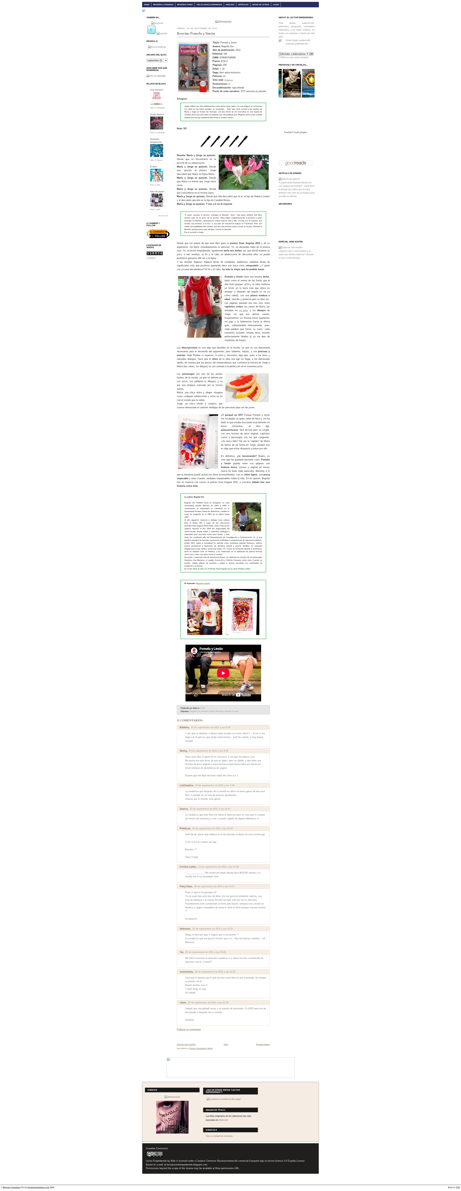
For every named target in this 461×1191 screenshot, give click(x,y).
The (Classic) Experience (209, 5)
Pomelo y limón (208, 711)
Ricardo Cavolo (203, 583)
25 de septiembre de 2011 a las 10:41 (210, 808)
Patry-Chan (186, 886)
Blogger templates (12, 1187)
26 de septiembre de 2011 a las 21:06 (215, 971)
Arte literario (156, 90)
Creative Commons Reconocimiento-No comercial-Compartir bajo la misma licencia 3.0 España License (250, 1161)
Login (276, 5)
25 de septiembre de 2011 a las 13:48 (218, 866)
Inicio (226, 1044)
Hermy (183, 750)
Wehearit (223, 1120)
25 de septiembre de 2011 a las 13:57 (214, 886)
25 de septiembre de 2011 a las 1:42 (214, 785)
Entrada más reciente (186, 1044)
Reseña (161, 76)
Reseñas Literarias (163, 5)
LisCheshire (186, 785)
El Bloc (153, 166)
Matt (173, 1161)
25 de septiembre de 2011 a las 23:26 (205, 952)
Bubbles (184, 727)
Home (146, 5)
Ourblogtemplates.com (38, 1187)
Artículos (243, 5)
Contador (151, 258)
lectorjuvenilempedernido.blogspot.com (187, 1164)
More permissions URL (227, 1168)
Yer (181, 952)
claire (183, 1002)
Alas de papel (157, 191)
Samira (184, 808)
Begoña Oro (195, 711)
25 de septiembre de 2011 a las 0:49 (210, 727)
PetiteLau (185, 828)
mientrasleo (186, 971)
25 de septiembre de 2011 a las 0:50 (208, 750)
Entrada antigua (263, 1044)
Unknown (185, 928)
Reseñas (220, 711)
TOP (458, 1187)
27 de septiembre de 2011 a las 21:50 (208, 1002)
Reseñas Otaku (185, 5)
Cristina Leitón (188, 866)
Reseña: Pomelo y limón (196, 33)
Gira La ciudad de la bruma (219, 1136)
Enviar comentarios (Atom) (201, 1048)
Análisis (230, 5)
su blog (243, 310)
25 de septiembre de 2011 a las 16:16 (212, 928)
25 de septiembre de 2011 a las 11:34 (212, 828)
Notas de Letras (260, 5)
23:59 (202, 708)
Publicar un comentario (189, 1029)
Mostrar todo (163, 216)
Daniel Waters (157, 114)
